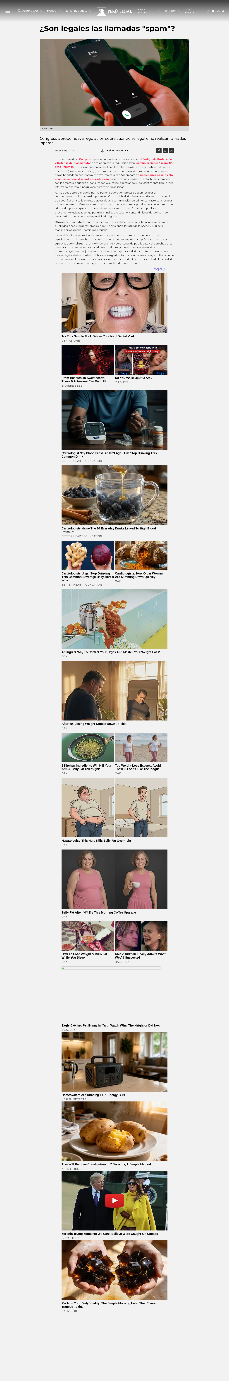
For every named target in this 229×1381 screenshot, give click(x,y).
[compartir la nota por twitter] (171, 150)
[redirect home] (114, 11)
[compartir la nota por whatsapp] (165, 150)
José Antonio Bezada (117, 150)
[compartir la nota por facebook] (159, 150)
